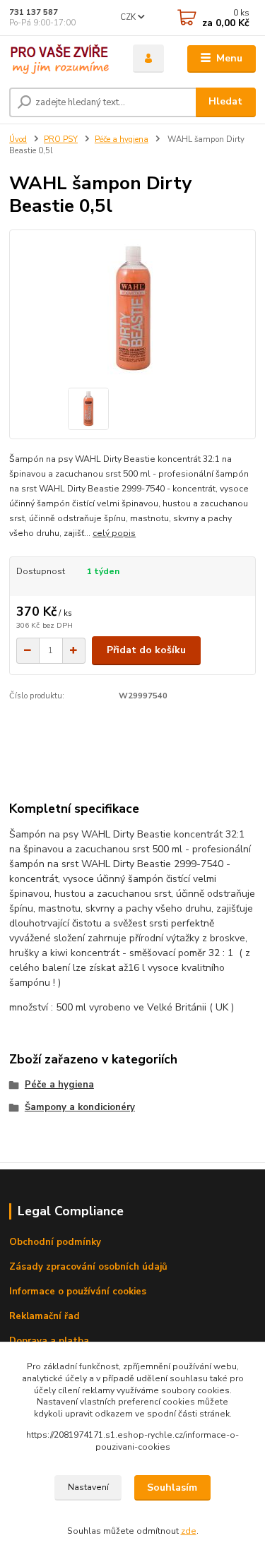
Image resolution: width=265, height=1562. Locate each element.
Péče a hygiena (121, 139)
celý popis (114, 533)
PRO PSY (61, 139)
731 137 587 (33, 12)
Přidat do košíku (146, 650)
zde (188, 1531)
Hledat (225, 101)
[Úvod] (60, 59)
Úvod (18, 139)
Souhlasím (172, 1487)
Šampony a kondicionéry (80, 1107)
